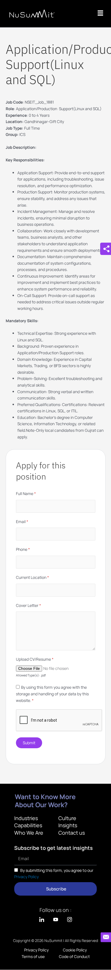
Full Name (26, 493)
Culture (67, 818)
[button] (100, 13)
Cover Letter (28, 605)
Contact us (71, 832)
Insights (67, 825)
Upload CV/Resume (35, 659)
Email (22, 521)
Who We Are (28, 832)
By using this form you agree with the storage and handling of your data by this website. (52, 693)
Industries (26, 818)
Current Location (32, 577)
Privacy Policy (26, 876)
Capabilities (28, 825)
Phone (23, 549)
